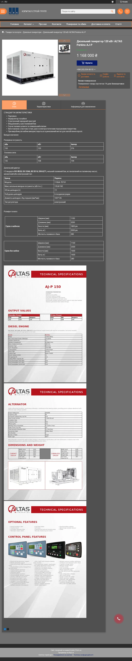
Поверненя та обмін (76, 24)
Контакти (56, 24)
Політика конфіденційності (83, 655)
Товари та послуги (13, 32)
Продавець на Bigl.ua (66, 652)
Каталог (28, 24)
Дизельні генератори (32, 32)
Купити (88, 63)
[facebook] (5, 630)
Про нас (43, 24)
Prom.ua (78, 650)
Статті (118, 24)
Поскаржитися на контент (62, 655)
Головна (14, 24)
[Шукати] (112, 11)
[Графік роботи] (127, 11)
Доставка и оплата (100, 24)
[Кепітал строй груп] (13, 11)
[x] (8, 630)
